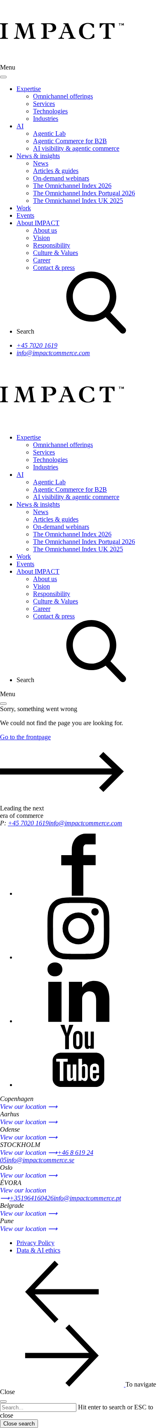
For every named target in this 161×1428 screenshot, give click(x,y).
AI (20, 126)
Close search (19, 1424)
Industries (45, 118)
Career (41, 260)
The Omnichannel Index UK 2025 (78, 200)
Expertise (29, 88)
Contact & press (54, 267)
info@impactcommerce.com (53, 352)
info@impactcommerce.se (40, 1160)
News (40, 163)
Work (24, 208)
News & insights (38, 155)
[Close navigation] (3, 77)
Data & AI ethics (38, 1250)
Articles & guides (55, 170)
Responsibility (51, 245)
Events (25, 215)
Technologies (50, 111)
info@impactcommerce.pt (87, 1198)
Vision (41, 237)
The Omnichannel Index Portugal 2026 (84, 193)
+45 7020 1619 (37, 345)
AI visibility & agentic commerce (76, 148)
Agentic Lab (49, 133)
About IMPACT (38, 222)
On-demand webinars (61, 178)
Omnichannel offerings (63, 96)
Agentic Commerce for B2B (70, 140)
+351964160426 (31, 1198)
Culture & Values (55, 252)
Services (44, 103)
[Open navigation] (3, 703)
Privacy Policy (35, 1242)
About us (45, 230)
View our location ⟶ (28, 1106)
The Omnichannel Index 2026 (72, 185)
